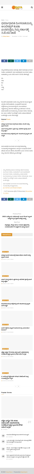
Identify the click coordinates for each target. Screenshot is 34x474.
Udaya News (6, 36)
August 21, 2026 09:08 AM (7, 333)
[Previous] (15, 140)
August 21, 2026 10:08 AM (7, 308)
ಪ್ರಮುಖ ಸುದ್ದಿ (5, 252)
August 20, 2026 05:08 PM (7, 381)
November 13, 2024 (17, 36)
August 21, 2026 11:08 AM (7, 260)
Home (2, 20)
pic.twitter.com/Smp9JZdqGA (12, 188)
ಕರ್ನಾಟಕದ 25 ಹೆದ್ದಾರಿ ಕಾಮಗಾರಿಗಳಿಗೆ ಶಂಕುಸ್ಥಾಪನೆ (18, 435)
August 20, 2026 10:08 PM (7, 357)
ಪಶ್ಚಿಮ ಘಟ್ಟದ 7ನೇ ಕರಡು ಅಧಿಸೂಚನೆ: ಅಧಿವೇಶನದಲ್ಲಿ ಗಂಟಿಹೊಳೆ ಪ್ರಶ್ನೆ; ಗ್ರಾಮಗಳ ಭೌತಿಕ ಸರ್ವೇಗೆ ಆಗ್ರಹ (11, 425)
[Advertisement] (17, 2)
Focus (6, 20)
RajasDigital (24, 473)
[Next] (18, 140)
